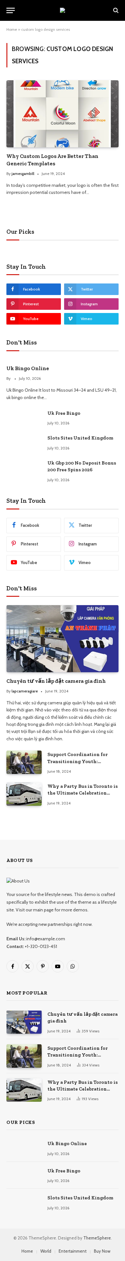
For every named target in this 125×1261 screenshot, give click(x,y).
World (45, 1251)
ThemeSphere (97, 1237)
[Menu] (10, 10)
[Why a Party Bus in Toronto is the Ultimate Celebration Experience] (24, 794)
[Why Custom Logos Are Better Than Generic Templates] (62, 113)
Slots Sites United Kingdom (80, 438)
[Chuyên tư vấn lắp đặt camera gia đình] (62, 638)
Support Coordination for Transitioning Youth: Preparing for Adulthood (77, 761)
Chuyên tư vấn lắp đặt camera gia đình (56, 681)
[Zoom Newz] (62, 10)
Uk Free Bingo (63, 413)
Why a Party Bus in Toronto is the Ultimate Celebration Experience (82, 793)
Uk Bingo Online (27, 368)
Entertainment (73, 1251)
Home (11, 29)
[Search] (115, 10)
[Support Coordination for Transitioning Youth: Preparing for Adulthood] (24, 762)
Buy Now (102, 1251)
